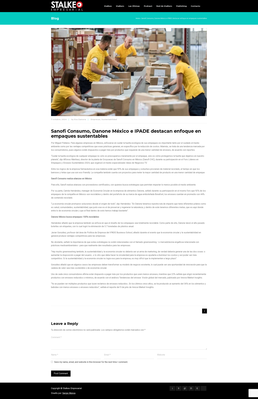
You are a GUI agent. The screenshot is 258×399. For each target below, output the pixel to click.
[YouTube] (203, 388)
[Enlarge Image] (129, 72)
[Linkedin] (185, 388)
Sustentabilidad (109, 119)
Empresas (95, 119)
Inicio (138, 18)
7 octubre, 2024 (59, 119)
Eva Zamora (80, 119)
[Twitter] (172, 388)
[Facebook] (178, 388)
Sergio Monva (68, 393)
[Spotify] (191, 388)
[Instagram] (197, 388)
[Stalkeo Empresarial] (67, 6)
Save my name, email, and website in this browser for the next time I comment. (91, 362)
